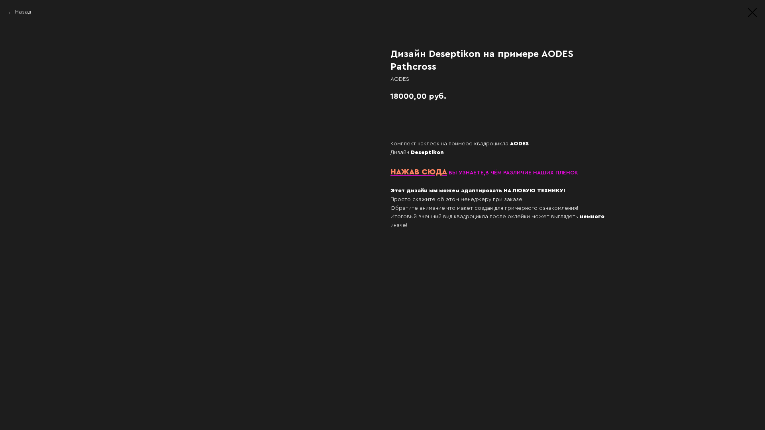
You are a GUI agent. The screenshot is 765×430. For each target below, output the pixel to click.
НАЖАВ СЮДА (418, 172)
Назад (23, 12)
